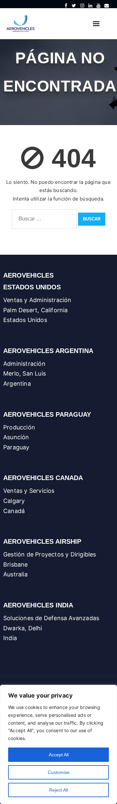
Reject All (58, 790)
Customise (59, 772)
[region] (58, 744)
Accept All (59, 754)
